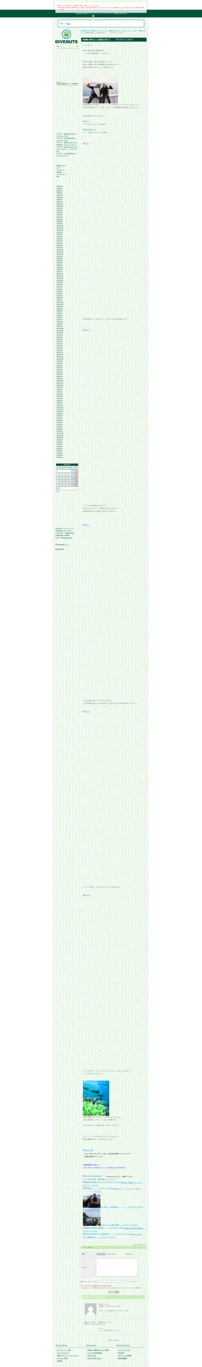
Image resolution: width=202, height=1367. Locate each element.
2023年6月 (60, 208)
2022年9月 (60, 219)
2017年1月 (60, 352)
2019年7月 (60, 286)
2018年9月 (60, 308)
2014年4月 (60, 424)
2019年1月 (60, 300)
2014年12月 (60, 407)
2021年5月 (60, 238)
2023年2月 (60, 214)
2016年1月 (60, 378)
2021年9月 (60, 232)
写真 (83, 1254)
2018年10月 (60, 306)
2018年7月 (60, 313)
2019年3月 (60, 295)
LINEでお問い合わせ (67, 98)
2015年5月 (60, 396)
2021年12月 (60, 225)
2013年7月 (60, 444)
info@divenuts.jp (66, 538)
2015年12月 (60, 380)
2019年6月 (60, 289)
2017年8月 (60, 337)
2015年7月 (60, 391)
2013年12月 (60, 433)
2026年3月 (60, 190)
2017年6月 (60, 341)
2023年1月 (60, 217)
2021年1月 (60, 247)
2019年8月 (60, 284)
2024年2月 (60, 201)
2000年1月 (60, 457)
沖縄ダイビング (61, 165)
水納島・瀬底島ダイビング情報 (67, 83)
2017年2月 (60, 350)
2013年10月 (60, 437)
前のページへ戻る (113, 1340)
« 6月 (57, 491)
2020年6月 (60, 262)
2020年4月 (60, 267)
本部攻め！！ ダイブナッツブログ (126, 1189)
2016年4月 (60, 372)
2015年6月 (60, 394)
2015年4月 (60, 398)
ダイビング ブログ (67, 109)
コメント (84, 1267)
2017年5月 (60, 343)
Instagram (67, 114)
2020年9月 (60, 256)
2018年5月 (60, 317)
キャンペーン (60, 169)
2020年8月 (60, 258)
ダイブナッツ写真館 (67, 119)
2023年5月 (60, 210)
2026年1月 (60, 192)
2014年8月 (60, 415)
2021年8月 (60, 234)
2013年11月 (60, 435)
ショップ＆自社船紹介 (95, 1353)
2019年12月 (60, 275)
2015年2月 (60, 402)
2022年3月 (60, 223)
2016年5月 (60, 369)
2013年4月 (60, 450)
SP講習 (59, 1361)
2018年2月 (60, 324)
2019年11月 (60, 278)
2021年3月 (60, 243)
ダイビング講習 (67, 67)
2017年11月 (60, 330)
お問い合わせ (67, 93)
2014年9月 (60, 413)
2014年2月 (60, 429)
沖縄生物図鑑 (67, 124)
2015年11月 (60, 383)
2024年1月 (60, 203)
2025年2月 (60, 195)
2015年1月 (60, 404)
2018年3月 (60, 321)
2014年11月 (60, 409)
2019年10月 (60, 280)
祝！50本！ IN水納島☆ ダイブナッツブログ (121, 1207)
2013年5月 (60, 448)
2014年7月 (60, 418)
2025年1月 (60, 197)
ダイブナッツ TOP (67, 46)
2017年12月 (60, 328)
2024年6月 (60, 199)
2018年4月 (60, 319)
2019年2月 (60, 297)
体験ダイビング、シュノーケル (67, 62)
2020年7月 (60, 260)
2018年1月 (60, 326)
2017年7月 (60, 339)
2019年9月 (60, 282)
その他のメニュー (67, 72)
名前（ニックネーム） (88, 1281)
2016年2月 (60, 376)
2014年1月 (60, 431)
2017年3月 (60, 348)
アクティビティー (62, 174)
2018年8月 (60, 310)
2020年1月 (60, 273)
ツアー (58, 167)
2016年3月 (60, 374)
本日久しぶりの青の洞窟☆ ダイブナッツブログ (119, 1225)
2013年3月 (60, 452)
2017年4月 (60, 345)
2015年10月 (60, 385)
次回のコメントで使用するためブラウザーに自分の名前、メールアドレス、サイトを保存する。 (112, 1288)
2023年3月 (60, 212)
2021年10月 (60, 230)
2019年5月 (60, 291)
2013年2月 (60, 455)
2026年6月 (60, 186)
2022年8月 (60, 221)
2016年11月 (60, 356)
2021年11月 (60, 227)
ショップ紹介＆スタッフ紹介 (67, 89)
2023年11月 (60, 206)
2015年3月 (60, 400)
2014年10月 (60, 411)
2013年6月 (60, 446)
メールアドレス (131, 1281)
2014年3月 (60, 426)
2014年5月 (60, 422)
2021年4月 (60, 240)
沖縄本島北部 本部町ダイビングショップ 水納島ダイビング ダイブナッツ (106, 30)
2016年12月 (60, 354)
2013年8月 (60, 442)
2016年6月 (60, 367)
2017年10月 (60, 332)
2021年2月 (60, 245)
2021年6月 (60, 236)
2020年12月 (60, 249)
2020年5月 (60, 265)
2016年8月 (60, 363)
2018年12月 (60, 302)
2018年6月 (60, 315)
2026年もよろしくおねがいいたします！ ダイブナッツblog (67, 149)
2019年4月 (60, 293)
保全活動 (59, 172)
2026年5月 (60, 188)
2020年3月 (60, 269)
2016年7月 (60, 365)
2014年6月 (60, 420)
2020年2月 (60, 271)
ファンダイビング (67, 57)
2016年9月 (60, 361)
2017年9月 (60, 334)
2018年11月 (60, 304)
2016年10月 (60, 359)
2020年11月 (60, 251)
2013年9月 (60, 439)
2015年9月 (60, 387)
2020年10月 (60, 254)
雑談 (58, 176)
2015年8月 (60, 389)
